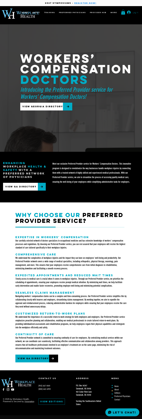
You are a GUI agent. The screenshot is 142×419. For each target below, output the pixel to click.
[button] (123, 12)
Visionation (29, 401)
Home (116, 386)
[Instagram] (8, 389)
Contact (117, 399)
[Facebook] (3, 389)
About (116, 389)
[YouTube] (12, 389)
